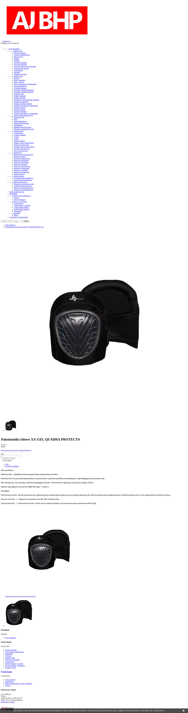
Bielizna (17, 78)
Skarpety (17, 72)
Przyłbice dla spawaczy (22, 149)
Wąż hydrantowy (20, 200)
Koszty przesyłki (11, 650)
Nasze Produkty (12, 49)
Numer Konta (10, 658)
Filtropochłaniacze (20, 121)
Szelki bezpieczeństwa (21, 209)
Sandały (16, 61)
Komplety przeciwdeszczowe (24, 184)
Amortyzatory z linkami (22, 205)
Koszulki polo (19, 94)
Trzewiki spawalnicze (21, 68)
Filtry (16, 119)
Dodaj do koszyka (8, 458)
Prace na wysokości (18, 202)
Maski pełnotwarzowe (21, 123)
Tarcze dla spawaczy (21, 151)
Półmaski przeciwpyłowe (22, 127)
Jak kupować (9, 662)
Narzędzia (15, 213)
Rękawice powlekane (21, 162)
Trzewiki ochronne (20, 64)
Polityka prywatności (12, 660)
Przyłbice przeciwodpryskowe (24, 147)
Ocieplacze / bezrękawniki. (19, 217)
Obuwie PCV (18, 57)
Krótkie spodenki (20, 96)
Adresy (7, 685)
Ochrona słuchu (17, 176)
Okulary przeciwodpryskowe (24, 143)
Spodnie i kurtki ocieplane (23, 104)
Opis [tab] (6, 464)
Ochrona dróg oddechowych (21, 115)
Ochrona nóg (16, 51)
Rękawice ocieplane (21, 170)
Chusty (16, 139)
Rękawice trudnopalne (21, 168)
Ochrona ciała (16, 76)
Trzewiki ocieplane (20, 63)
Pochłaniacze (18, 125)
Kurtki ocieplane (19, 98)
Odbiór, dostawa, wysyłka (14, 664)
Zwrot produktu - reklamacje (15, 666)
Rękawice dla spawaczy (22, 166)
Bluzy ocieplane (19, 80)
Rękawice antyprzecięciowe (23, 155)
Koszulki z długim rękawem (23, 92)
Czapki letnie (18, 133)
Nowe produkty (10, 638)
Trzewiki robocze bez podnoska (25, 66)
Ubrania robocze (19, 110)
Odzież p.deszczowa (18, 182)
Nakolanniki (18, 70)
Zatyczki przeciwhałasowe (23, 180)
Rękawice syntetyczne (21, 172)
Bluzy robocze (19, 82)
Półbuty (16, 59)
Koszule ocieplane (20, 88)
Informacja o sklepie (8, 702)
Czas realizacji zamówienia (14, 652)
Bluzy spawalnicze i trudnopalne (25, 84)
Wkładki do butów (20, 74)
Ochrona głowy (17, 131)
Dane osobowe (10, 680)
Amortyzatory (19, 203)
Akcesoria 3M (19, 117)
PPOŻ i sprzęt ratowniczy (20, 196)
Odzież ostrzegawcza (17, 192)
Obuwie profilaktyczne (22, 55)
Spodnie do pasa (19, 108)
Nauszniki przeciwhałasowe (23, 178)
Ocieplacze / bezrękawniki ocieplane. (26, 100)
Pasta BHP (13, 194)
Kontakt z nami (10, 668)
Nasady (16, 198)
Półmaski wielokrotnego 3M (23, 129)
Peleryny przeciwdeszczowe (23, 188)
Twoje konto (6, 672)
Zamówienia (9, 682)
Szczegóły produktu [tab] (12, 466)
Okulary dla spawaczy (21, 145)
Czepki (16, 137)
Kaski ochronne (19, 141)
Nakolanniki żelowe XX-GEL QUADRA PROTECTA (16, 450)
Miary (16, 215)
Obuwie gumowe (20, 53)
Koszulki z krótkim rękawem (24, 90)
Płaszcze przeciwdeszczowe (23, 190)
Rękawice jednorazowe (22, 158)
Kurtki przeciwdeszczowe (23, 186)
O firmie (8, 656)
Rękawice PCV (19, 174)
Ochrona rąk (16, 153)
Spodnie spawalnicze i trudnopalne (26, 106)
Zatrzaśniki (18, 211)
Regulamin (9, 654)
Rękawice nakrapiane (21, 160)
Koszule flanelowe (20, 86)
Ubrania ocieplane (20, 111)
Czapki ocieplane (20, 135)
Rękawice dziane (20, 157)
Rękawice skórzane (20, 164)
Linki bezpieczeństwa (21, 207)
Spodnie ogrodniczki (21, 102)
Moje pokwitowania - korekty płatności (18, 684)
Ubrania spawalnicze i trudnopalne (26, 113)
